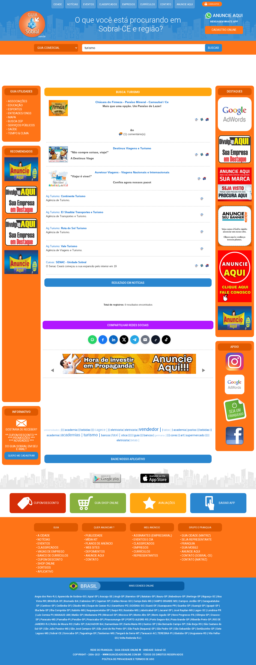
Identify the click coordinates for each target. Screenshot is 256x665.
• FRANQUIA (188, 543)
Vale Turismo (69, 246)
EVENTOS (88, 4)
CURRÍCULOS (147, 4)
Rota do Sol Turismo (74, 228)
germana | (161, 435)
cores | (174, 435)
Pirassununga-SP (115, 619)
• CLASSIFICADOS (47, 547)
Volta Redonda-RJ (130, 638)
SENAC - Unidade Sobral (71, 262)
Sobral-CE (55, 633)
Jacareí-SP (165, 610)
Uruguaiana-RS (198, 633)
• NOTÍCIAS (43, 539)
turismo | (92, 434)
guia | (137, 435)
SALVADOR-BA (94, 624)
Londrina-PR (214, 610)
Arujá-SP (119, 596)
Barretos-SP (133, 596)
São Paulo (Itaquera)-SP (141, 628)
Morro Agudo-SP (161, 615)
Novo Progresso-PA (183, 615)
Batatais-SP (148, 596)
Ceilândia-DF (64, 605)
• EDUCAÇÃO (14, 105)
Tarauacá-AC (148, 633)
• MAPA (11, 117)
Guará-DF (151, 605)
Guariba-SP (184, 605)
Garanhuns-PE (120, 605)
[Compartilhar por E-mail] (145, 339)
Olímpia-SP (202, 615)
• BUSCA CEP (14, 121)
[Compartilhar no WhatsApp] (92, 339)
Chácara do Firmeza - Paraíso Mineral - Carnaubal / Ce (132, 102)
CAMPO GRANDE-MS (165, 601)
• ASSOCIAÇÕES (16, 101)
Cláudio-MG (79, 605)
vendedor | (150, 429)
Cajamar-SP (103, 601)
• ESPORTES (14, 109)
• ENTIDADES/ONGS (18, 113)
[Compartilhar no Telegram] (134, 339)
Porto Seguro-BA (159, 619)
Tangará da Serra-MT (127, 633)
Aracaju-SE (106, 596)
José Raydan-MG (183, 610)
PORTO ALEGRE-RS (137, 619)
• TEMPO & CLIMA (17, 133)
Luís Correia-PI (45, 615)
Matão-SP (77, 615)
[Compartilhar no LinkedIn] (113, 339)
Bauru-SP (162, 596)
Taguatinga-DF (88, 633)
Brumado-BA (71, 601)
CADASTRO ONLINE (224, 29)
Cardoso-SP (48, 605)
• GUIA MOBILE (189, 547)
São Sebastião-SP (184, 628)
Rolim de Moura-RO (61, 624)
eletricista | (118, 429)
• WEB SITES (92, 547)
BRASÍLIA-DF (55, 601)
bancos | (106, 435)
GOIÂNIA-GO (137, 605)
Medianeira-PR (93, 615)
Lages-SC (200, 610)
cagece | (101, 430)
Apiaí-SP (93, 596)
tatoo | (167, 429)
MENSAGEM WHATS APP (224, 21)
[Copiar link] (155, 339)
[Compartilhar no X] (124, 339)
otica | (125, 435)
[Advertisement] (128, 68)
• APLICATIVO (44, 571)
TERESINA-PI (165, 633)
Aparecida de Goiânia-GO (72, 596)
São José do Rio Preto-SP (111, 628)
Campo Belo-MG (143, 601)
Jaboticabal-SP (148, 610)
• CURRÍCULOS (141, 551)
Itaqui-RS (117, 610)
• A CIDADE (43, 535)
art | (183, 435)
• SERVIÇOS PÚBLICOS (20, 125)
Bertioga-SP (194, 596)
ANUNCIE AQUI (185, 4)
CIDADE (57, 4)
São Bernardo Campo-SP (171, 624)
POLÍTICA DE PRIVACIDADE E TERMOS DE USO (128, 659)
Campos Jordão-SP (190, 601)
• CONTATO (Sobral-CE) (196, 555)
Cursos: (50, 262)
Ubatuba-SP (181, 633)
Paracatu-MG (48, 619)
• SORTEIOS (43, 567)
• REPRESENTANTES (145, 555)
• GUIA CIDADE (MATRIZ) (195, 535)
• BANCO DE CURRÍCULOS (52, 555)
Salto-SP (79, 624)
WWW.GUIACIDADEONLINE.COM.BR (122, 654)
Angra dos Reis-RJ (45, 596)
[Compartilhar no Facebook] (102, 339)
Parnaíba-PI (63, 619)
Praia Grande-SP (180, 619)
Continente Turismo (73, 196)
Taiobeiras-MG (106, 633)
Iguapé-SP (213, 605)
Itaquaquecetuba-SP (98, 610)
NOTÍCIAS (72, 4)
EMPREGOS (128, 4)
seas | (135, 440)
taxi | (116, 435)
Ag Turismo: (53, 196)
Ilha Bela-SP (42, 610)
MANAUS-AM (62, 615)
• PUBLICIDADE (93, 535)
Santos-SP (149, 624)
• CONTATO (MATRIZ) (193, 559)
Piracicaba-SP (95, 619)
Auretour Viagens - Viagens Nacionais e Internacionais (132, 172)
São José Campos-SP (82, 628)
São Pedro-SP (164, 628)
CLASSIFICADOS (108, 4)
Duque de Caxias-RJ (98, 605)
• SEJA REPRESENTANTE (196, 539)
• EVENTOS (43, 543)
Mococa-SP (125, 615)
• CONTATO (91, 559)
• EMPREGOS (140, 547)
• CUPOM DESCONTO (49, 559)
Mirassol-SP (110, 615)
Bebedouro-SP (177, 596)
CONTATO (165, 4)
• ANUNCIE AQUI (94, 555)
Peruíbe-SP (78, 619)
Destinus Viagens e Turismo (132, 148)
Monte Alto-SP (142, 615)
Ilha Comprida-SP (60, 610)
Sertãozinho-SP (205, 628)
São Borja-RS (194, 624)
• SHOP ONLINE (45, 563)
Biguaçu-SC (209, 596)
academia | (72, 429)
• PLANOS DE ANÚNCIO (98, 543)
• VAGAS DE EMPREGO (50, 551)
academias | (72, 435)
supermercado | (196, 435)
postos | (193, 429)
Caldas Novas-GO (122, 601)
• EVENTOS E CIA (142, 539)
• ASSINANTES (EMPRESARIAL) (152, 535)
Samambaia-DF (113, 624)
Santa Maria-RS (133, 624)
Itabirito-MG (78, 610)
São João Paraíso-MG (56, 628)
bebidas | (86, 429)
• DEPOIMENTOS (94, 551)
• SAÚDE (11, 129)
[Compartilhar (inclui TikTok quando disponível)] (166, 339)
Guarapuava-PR (167, 605)
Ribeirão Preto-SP (201, 619)
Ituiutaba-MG (131, 610)
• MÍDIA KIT (91, 539)
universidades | (52, 430)
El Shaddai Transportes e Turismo (82, 212)
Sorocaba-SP (70, 633)
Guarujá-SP (198, 605)
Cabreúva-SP (87, 601)
